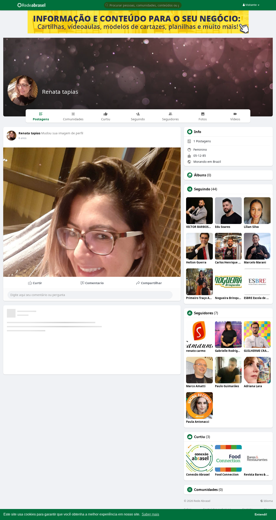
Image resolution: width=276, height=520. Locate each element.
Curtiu (199, 437)
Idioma (268, 501)
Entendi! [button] (261, 514)
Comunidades (206, 489)
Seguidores (203, 313)
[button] (142, 4)
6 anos (23, 138)
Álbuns (200, 175)
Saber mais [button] (150, 514)
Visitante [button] (251, 5)
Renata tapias (60, 92)
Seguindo (202, 189)
